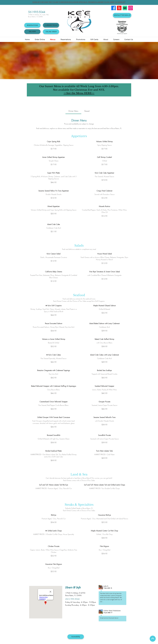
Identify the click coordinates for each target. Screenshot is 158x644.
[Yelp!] (119, 8)
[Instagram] (130, 8)
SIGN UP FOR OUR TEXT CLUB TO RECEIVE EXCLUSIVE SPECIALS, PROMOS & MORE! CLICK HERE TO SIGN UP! (78, 2)
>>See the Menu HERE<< (79, 93)
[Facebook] (113, 8)
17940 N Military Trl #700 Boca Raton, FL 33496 (75, 594)
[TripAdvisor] (125, 8)
